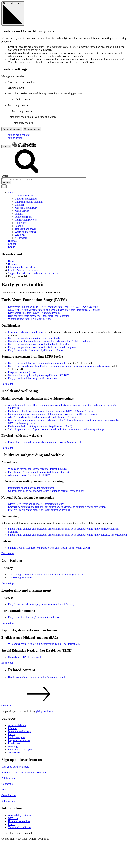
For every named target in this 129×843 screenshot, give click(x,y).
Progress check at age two (22, 372)
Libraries (19, 204)
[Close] (4, 186)
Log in (11, 246)
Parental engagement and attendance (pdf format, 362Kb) (38, 471)
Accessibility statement (20, 815)
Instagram (30, 772)
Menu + (6, 146)
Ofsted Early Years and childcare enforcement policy (36, 503)
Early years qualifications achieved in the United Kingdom (39, 344)
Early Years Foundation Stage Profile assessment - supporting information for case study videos (58, 366)
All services (21, 237)
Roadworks (21, 222)
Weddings (20, 234)
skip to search (15, 137)
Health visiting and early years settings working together (38, 677)
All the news (8, 778)
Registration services (26, 219)
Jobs (3, 789)
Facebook (6, 772)
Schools (19, 225)
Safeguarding (8, 801)
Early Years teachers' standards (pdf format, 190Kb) (35, 350)
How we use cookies (19, 821)
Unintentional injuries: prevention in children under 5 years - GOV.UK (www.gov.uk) (53, 414)
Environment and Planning (29, 201)
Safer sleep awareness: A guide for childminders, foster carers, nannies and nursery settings (56, 429)
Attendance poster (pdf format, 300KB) (29, 475)
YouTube (41, 772)
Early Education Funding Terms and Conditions (33, 617)
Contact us (7, 783)
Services (12, 192)
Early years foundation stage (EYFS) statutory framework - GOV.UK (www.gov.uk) (53, 306)
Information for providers (21, 267)
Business (12, 240)
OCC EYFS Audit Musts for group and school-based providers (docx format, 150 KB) (54, 309)
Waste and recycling (25, 231)
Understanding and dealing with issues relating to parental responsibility (46, 490)
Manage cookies (32, 129)
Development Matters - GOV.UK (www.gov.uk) (34, 312)
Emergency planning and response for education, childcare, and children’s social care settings (57, 506)
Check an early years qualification (26, 332)
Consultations (8, 795)
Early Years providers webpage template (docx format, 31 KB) (41, 604)
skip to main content (18, 134)
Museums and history (26, 207)
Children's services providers (23, 270)
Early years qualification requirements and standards (35, 338)
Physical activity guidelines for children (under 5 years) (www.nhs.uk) (45, 442)
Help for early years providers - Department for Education (38, 315)
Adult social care (24, 195)
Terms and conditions (19, 827)
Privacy (12, 824)
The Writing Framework (21, 577)
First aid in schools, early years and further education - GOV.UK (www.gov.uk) (50, 411)
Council (12, 243)
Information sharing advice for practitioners (31, 487)
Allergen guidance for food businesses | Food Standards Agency (42, 417)
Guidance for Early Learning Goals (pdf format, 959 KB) (38, 375)
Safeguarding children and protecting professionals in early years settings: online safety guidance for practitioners (67, 534)
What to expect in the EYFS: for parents (29, 318)
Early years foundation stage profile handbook (33, 378)
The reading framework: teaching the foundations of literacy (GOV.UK (45, 574)
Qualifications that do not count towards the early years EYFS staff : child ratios (50, 341)
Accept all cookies (12, 129)
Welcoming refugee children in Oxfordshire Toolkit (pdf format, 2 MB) (46, 643)
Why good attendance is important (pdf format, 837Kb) (37, 468)
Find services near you (20, 749)
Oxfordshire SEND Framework (25, 657)
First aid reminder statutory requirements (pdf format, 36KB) (40, 426)
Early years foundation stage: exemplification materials (37, 363)
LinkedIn (19, 772)
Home (11, 261)
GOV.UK (13, 818)
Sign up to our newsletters (15, 766)
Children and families (26, 198)
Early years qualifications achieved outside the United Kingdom (42, 347)
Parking (19, 213)
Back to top (7, 383)
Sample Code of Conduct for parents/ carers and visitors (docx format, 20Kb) (49, 547)
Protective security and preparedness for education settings (39, 509)
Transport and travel (25, 228)
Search (5, 175)
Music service (22, 210)
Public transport (23, 216)
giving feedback (44, 711)
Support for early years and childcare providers (33, 273)
